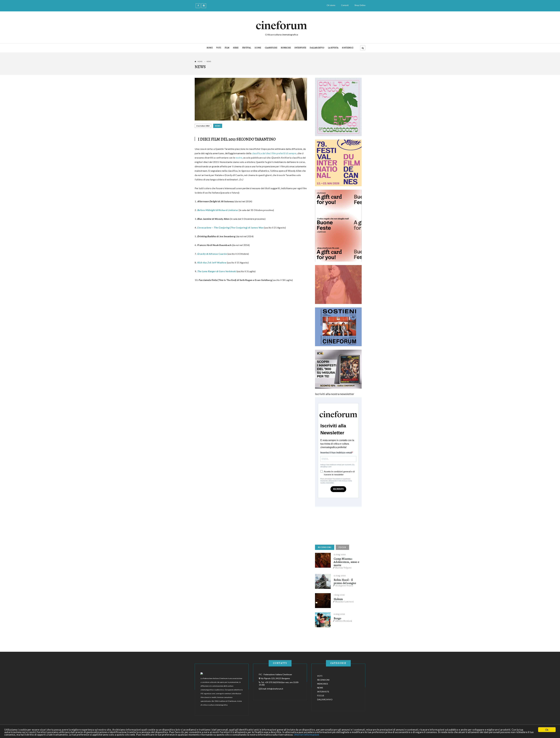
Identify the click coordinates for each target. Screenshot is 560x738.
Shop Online (360, 5)
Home (200, 61)
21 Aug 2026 (340, 554)
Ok (546, 729)
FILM (227, 47)
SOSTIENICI (347, 47)
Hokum (338, 599)
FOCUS (342, 547)
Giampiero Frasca (344, 585)
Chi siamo (331, 5)
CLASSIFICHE (271, 47)
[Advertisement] (337, 525)
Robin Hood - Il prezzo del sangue (345, 581)
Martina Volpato (343, 568)
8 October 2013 (203, 126)
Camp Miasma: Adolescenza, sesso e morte (346, 562)
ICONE (258, 47)
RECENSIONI (324, 547)
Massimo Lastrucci (344, 601)
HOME (210, 47)
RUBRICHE (286, 47)
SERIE (236, 47)
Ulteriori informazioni (306, 734)
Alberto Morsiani (343, 621)
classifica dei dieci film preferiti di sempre (274, 153)
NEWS (217, 126)
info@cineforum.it (275, 688)
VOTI (218, 47)
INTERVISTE (300, 47)
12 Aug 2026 (340, 575)
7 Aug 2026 (339, 595)
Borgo (337, 618)
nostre (239, 157)
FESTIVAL (246, 47)
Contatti (345, 5)
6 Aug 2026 (339, 614)
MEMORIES (322, 683)
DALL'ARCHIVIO (317, 47)
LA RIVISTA (333, 47)
